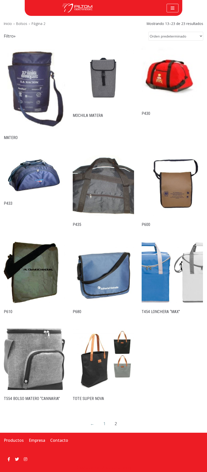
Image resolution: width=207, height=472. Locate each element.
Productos (14, 440)
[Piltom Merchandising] (77, 8)
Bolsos (21, 23)
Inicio (8, 23)
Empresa (37, 440)
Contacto (59, 440)
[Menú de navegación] (172, 8)
